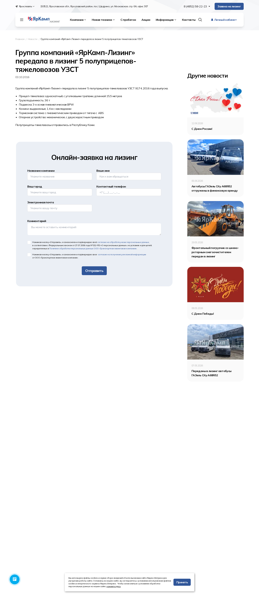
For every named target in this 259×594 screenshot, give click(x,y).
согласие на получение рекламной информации (121, 254)
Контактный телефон (111, 186)
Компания (76, 19)
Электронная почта (40, 202)
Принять (182, 582)
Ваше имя (102, 170)
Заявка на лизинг (229, 6)
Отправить (94, 270)
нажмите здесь (113, 586)
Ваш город (34, 186)
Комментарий (36, 221)
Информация (165, 19)
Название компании (40, 170)
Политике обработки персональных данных (93, 248)
